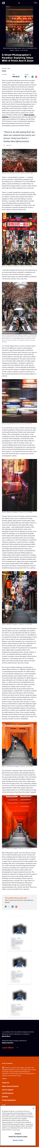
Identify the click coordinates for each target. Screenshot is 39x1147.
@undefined (6, 1036)
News (6, 1096)
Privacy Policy (16, 1129)
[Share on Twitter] (29, 76)
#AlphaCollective (7, 1043)
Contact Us (5, 1082)
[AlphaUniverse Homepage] (3, 3)
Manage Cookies (18, 1140)
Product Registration (9, 1100)
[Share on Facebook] (25, 76)
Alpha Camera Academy (10, 1086)
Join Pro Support (7, 1089)
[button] (35, 3)
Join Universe (7, 1093)
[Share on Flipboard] (36, 77)
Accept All (18, 1133)
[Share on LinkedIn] (32, 77)
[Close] (33, 1108)
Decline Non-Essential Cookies (18, 1136)
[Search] (19, 3)
